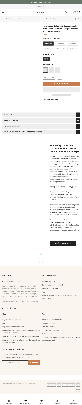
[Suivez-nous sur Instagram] (7, 308)
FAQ (43, 292)
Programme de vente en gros (13, 327)
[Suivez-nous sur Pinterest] (11, 308)
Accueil (4, 19)
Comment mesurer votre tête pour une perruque (20, 336)
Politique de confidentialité (52, 320)
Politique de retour (49, 323)
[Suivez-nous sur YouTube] (15, 308)
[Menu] (14, 12)
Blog (3, 323)
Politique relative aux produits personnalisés (58, 334)
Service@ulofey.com (12, 281)
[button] (61, 89)
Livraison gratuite (48, 327)
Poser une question (50, 99)
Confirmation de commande (53, 285)
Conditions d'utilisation (50, 330)
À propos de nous (48, 281)
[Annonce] (41, 2)
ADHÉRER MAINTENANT (63, 243)
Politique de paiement (50, 288)
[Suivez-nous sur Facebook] (3, 308)
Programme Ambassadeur (11, 320)
